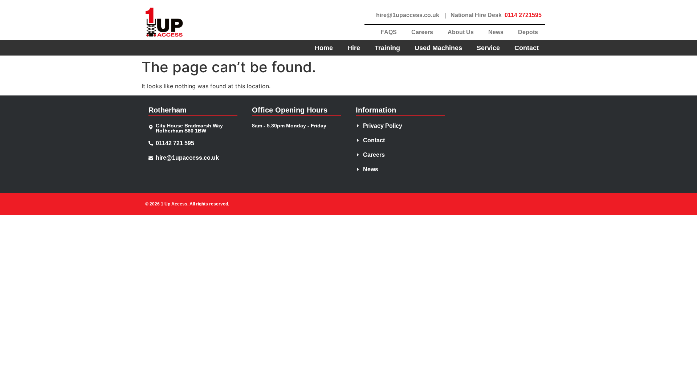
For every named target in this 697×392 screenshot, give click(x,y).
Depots (528, 32)
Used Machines (438, 48)
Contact (526, 48)
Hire (353, 48)
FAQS (389, 32)
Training (387, 48)
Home (324, 48)
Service (488, 48)
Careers (422, 32)
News (496, 32)
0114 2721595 (523, 15)
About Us (461, 32)
